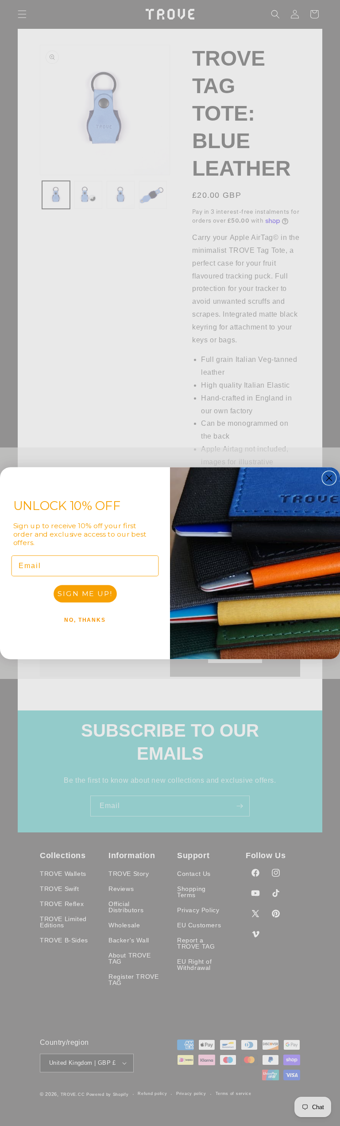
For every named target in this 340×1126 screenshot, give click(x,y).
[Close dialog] (329, 478)
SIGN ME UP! (85, 593)
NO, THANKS (85, 619)
